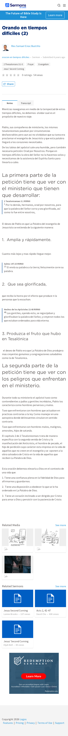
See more (60, 525)
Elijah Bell (8, 644)
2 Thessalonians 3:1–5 (13, 64)
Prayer (31, 64)
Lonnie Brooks (11, 614)
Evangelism (43, 64)
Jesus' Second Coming (16, 641)
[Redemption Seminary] (34, 673)
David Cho (41, 614)
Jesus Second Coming (16, 610)
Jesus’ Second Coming (14, 69)
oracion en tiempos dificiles (15, 57)
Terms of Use (44, 722)
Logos (23, 719)
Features (8, 722)
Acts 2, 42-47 (43, 610)
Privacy (31, 722)
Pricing (20, 722)
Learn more (55, 15)
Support (59, 722)
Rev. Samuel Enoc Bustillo (25, 46)
